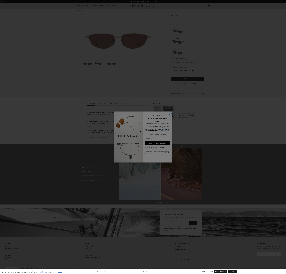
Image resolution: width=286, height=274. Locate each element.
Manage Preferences (207, 271)
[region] (143, 271)
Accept (232, 271)
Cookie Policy (58, 272)
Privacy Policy (43, 272)
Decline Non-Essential (220, 271)
